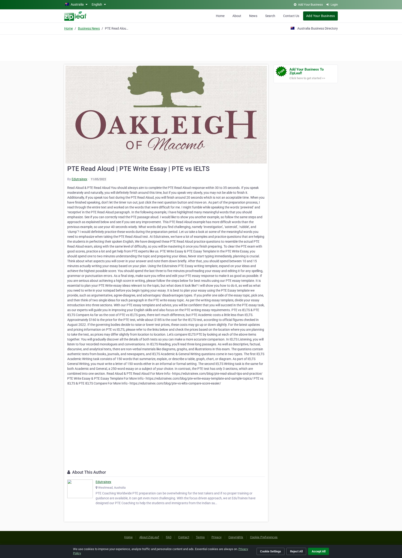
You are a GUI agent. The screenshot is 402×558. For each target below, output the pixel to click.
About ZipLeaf (149, 537)
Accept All (318, 551)
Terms (200, 537)
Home (220, 16)
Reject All (296, 551)
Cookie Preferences (264, 537)
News (253, 16)
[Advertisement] (201, 47)
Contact (183, 537)
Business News (89, 28)
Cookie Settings (270, 551)
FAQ (168, 537)
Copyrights (235, 537)
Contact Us (291, 16)
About (236, 16)
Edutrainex (79, 179)
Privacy (216, 537)
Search (270, 16)
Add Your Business (320, 16)
